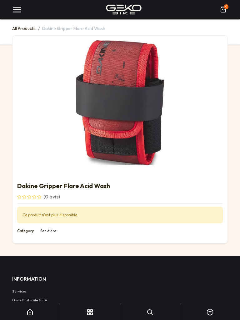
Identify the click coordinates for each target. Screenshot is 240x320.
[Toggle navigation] (17, 9)
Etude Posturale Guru (29, 300)
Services (19, 291)
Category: (26, 230)
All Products (24, 28)
